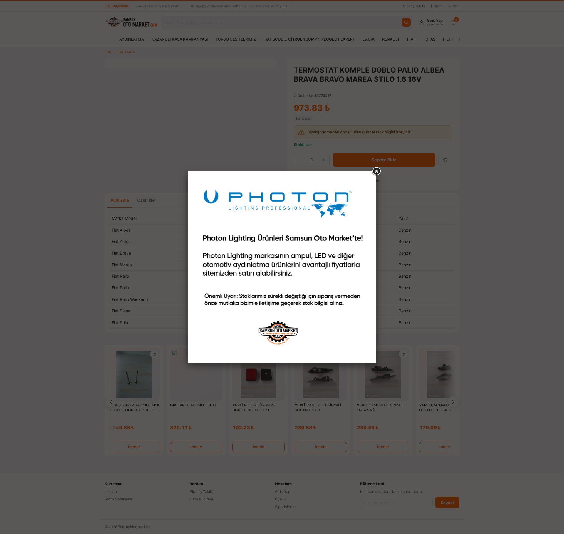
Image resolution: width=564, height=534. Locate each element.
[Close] (376, 171)
